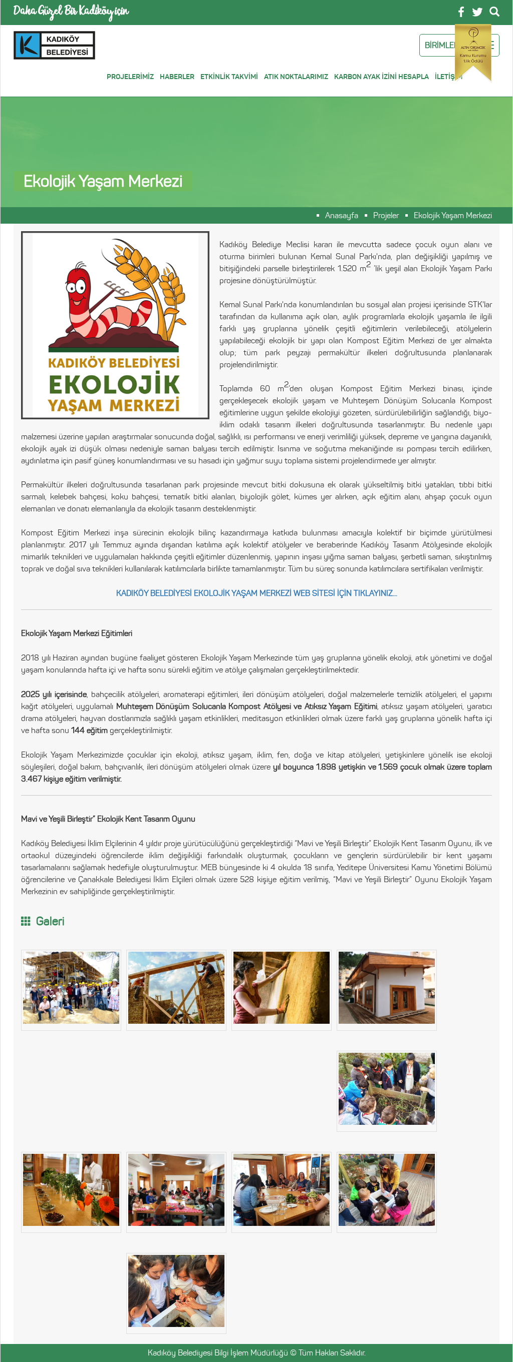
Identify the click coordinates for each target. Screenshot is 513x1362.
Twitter (477, 12)
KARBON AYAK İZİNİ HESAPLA (381, 76)
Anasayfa (341, 216)
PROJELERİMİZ (130, 76)
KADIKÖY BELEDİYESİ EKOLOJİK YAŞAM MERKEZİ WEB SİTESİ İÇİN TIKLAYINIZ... (256, 593)
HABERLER (177, 76)
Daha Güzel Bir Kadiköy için (71, 12)
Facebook (461, 12)
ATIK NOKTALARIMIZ (296, 76)
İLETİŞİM (448, 76)
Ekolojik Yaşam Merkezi (453, 216)
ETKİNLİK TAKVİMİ (229, 76)
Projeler (386, 216)
